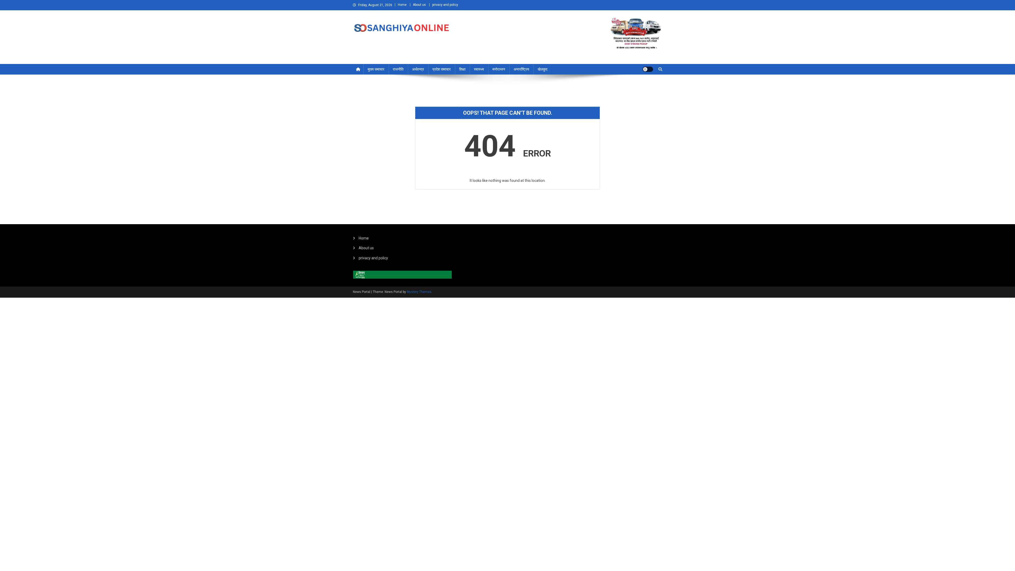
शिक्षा (462, 69)
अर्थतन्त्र (418, 69)
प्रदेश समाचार (441, 69)
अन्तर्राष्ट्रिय (521, 69)
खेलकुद (542, 69)
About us (419, 5)
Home (402, 5)
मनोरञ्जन (498, 69)
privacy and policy (445, 5)
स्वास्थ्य (479, 69)
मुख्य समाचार (376, 69)
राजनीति (398, 69)
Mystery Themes (419, 292)
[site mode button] (648, 69)
